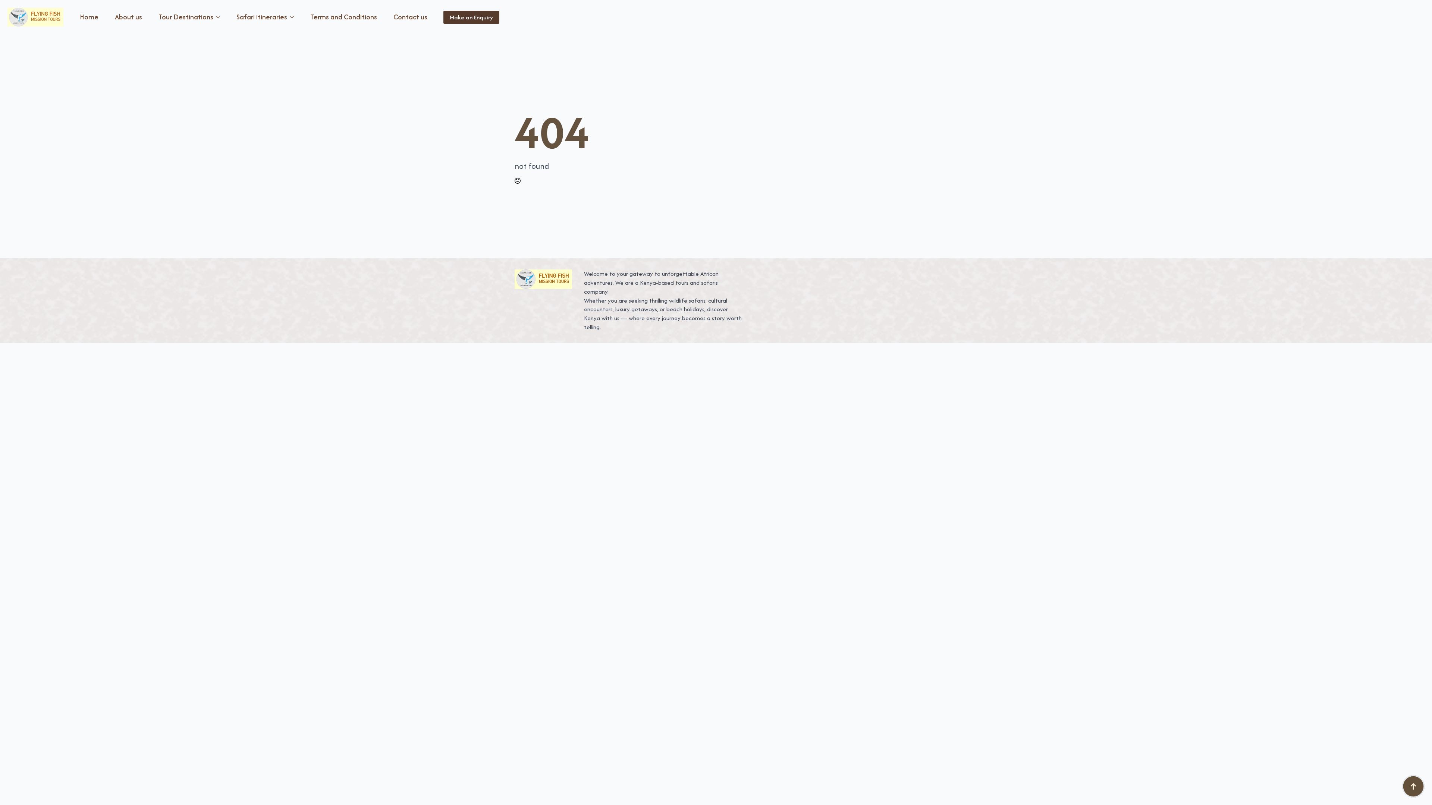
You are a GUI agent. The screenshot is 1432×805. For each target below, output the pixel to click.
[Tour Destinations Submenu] (219, 17)
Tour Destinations (185, 17)
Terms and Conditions (343, 17)
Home (89, 17)
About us (128, 17)
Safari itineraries (261, 17)
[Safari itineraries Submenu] (293, 17)
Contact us (410, 17)
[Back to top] (1413, 786)
